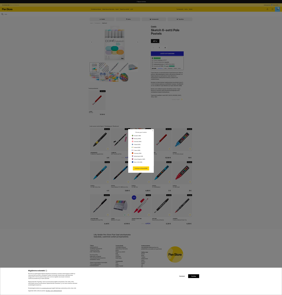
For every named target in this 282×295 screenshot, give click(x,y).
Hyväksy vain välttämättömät (54, 290)
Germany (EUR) (137, 153)
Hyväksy (193, 276)
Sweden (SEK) (137, 135)
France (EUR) (137, 150)
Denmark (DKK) (137, 141)
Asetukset (182, 276)
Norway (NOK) (137, 138)
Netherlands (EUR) (138, 156)
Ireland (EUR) (137, 147)
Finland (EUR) (137, 144)
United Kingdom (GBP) (139, 159)
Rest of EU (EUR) (138, 162)
